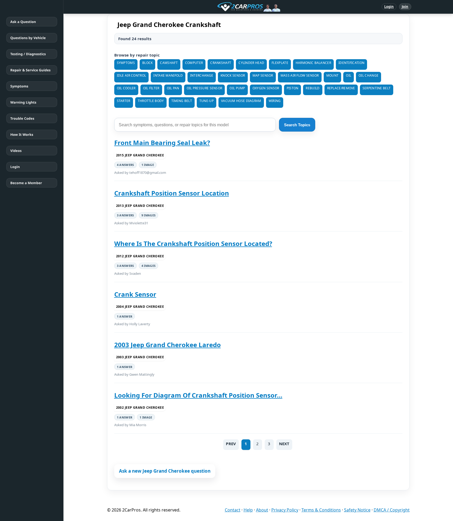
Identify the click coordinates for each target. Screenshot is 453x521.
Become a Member (26, 182)
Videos (16, 150)
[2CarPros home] (221, 7)
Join (405, 6)
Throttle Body (151, 101)
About (262, 510)
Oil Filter (151, 88)
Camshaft (168, 63)
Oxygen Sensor (266, 88)
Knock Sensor (233, 75)
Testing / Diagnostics (28, 54)
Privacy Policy (284, 510)
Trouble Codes (22, 118)
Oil (348, 75)
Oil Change (368, 75)
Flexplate (280, 63)
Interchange (201, 75)
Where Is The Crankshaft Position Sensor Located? (193, 243)
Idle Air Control (131, 75)
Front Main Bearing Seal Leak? (162, 142)
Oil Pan (173, 88)
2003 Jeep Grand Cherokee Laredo (167, 344)
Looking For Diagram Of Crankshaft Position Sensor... (198, 395)
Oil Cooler (126, 88)
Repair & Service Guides (30, 70)
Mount (332, 75)
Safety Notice (357, 510)
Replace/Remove (341, 88)
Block (147, 63)
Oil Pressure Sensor (204, 88)
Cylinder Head (251, 63)
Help (248, 510)
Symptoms (19, 86)
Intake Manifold (168, 75)
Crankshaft (220, 63)
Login (389, 6)
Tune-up (206, 101)
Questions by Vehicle (28, 37)
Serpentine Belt (377, 88)
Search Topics (297, 125)
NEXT (284, 443)
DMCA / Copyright (392, 510)
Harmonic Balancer (313, 63)
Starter (123, 101)
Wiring (275, 101)
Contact (232, 510)
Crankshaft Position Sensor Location (171, 193)
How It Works (21, 134)
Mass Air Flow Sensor (300, 75)
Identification (351, 63)
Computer (194, 63)
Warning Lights (23, 102)
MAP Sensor (263, 75)
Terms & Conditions (321, 510)
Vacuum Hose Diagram (241, 101)
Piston (293, 88)
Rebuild (312, 88)
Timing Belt (181, 101)
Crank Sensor (135, 294)
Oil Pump (237, 88)
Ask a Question (23, 21)
